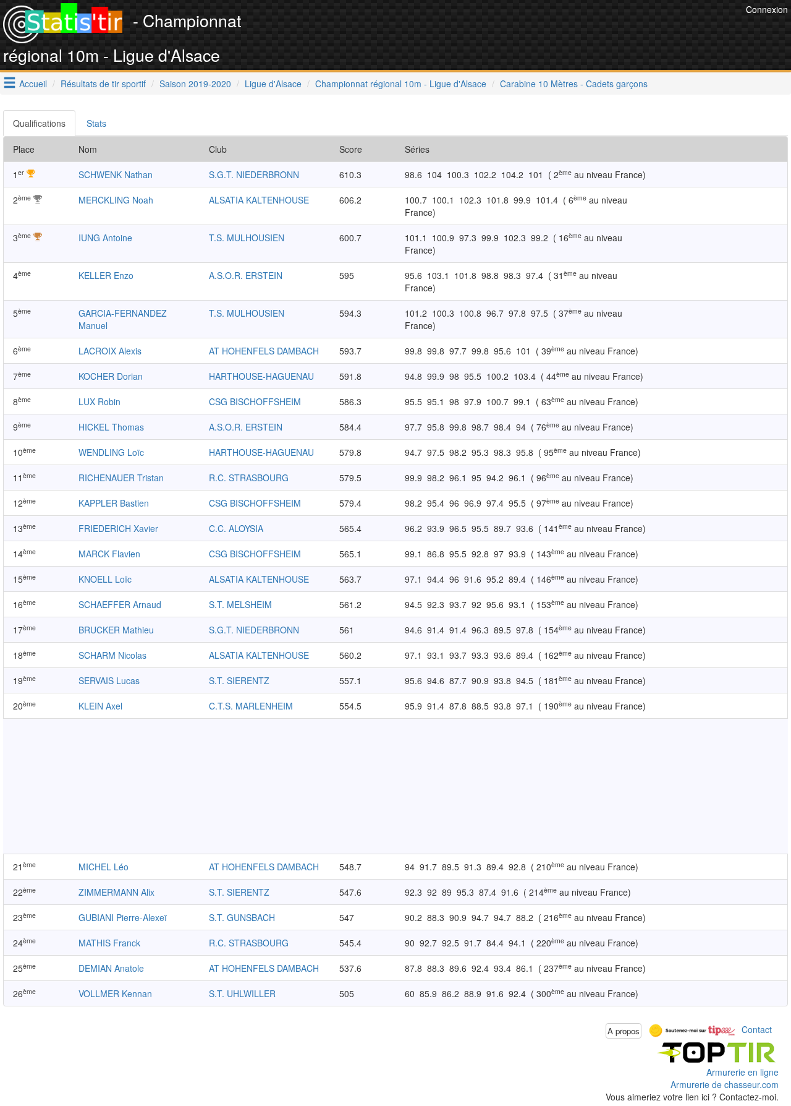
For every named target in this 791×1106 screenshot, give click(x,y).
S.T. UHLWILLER (242, 993)
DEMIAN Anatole (111, 968)
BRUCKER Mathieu (116, 630)
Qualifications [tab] (39, 123)
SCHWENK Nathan (115, 174)
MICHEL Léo (103, 866)
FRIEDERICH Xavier (118, 528)
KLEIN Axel (100, 706)
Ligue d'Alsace (273, 83)
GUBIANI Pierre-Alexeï (122, 917)
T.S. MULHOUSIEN (246, 237)
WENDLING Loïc (111, 452)
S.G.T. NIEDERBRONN (254, 174)
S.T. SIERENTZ (239, 680)
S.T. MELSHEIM (240, 604)
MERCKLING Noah (115, 200)
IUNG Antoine (105, 237)
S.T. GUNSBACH (242, 917)
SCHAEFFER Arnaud (119, 604)
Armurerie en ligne (742, 1072)
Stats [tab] (96, 123)
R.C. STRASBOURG (249, 477)
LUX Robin (99, 401)
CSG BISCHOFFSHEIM (255, 401)
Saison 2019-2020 (195, 83)
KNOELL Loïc (105, 579)
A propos (623, 1031)
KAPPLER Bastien (113, 503)
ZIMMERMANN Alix (116, 892)
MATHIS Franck (109, 943)
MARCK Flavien (109, 553)
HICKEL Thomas (111, 427)
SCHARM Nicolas (112, 655)
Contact (757, 1029)
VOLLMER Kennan (115, 993)
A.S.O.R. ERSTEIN (245, 275)
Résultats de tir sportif (103, 83)
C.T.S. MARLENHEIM (251, 706)
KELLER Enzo (105, 275)
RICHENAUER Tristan (121, 477)
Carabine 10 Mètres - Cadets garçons (574, 83)
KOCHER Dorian (110, 376)
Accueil (33, 83)
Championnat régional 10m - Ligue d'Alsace (400, 83)
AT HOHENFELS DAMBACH (264, 351)
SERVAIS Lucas (109, 680)
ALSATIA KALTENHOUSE (259, 200)
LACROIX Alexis (110, 351)
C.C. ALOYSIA (236, 528)
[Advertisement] (518, 31)
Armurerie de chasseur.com (724, 1084)
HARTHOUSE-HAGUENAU (261, 376)
